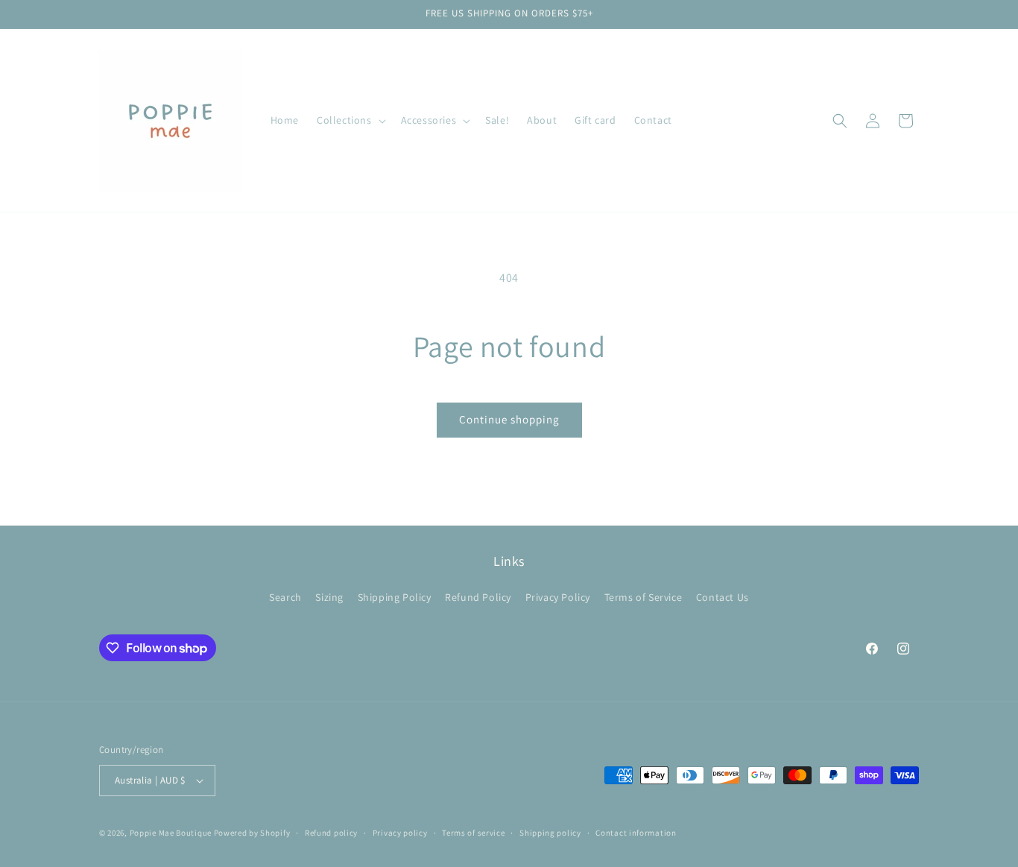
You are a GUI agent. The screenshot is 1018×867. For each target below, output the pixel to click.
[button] (350, 120)
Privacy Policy (557, 597)
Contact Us (722, 597)
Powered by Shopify (252, 832)
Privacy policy (400, 832)
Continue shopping (509, 419)
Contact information (635, 832)
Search (285, 597)
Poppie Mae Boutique (171, 832)
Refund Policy (478, 597)
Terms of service (473, 832)
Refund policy (331, 832)
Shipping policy (550, 832)
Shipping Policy (394, 597)
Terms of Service (643, 597)
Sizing (329, 597)
